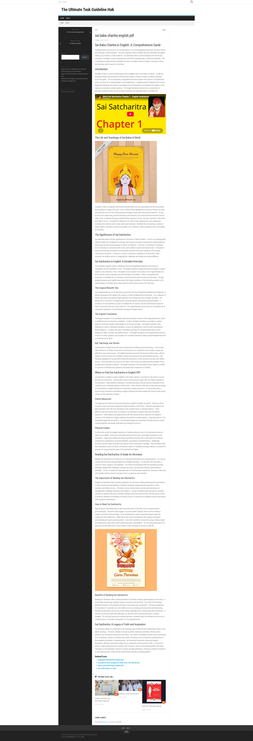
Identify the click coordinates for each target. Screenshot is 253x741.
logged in (106, 722)
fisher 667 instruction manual (151, 706)
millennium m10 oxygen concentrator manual (74, 78)
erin (98, 40)
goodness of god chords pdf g (128, 694)
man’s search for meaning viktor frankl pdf (73, 69)
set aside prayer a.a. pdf (107, 668)
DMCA (64, 2)
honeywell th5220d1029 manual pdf (111, 660)
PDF (96, 30)
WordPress (72, 737)
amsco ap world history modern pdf (111, 665)
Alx (83, 737)
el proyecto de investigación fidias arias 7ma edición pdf (119, 663)
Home (60, 2)
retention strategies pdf (68, 81)
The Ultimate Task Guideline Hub (87, 9)
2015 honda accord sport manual (71, 71)
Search (63, 54)
